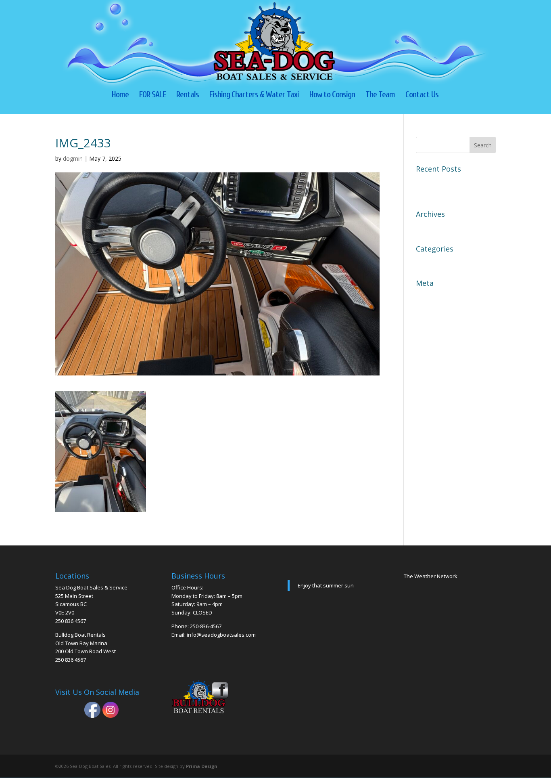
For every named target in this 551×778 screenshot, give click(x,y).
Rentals (187, 95)
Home (120, 95)
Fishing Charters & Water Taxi (254, 95)
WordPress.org (438, 338)
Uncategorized (438, 261)
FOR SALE (152, 95)
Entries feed (434, 310)
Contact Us (421, 95)
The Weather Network (430, 576)
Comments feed (439, 324)
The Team (380, 95)
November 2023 (440, 226)
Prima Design (201, 766)
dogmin (73, 158)
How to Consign (332, 95)
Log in (425, 295)
